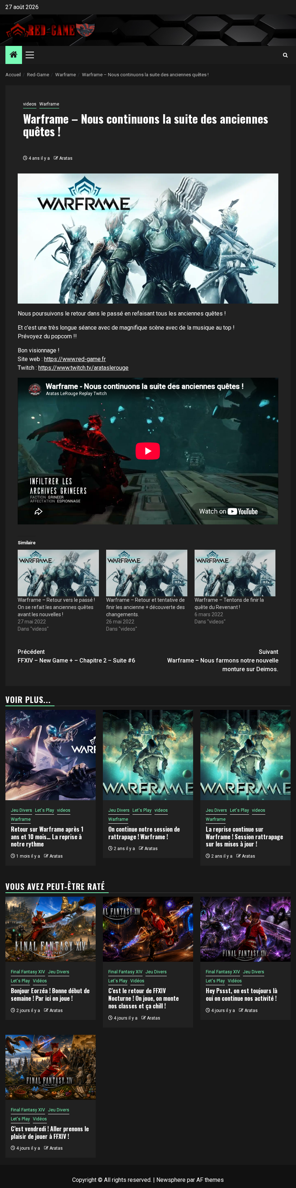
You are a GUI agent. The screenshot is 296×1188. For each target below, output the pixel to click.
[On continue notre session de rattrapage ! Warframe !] (148, 755)
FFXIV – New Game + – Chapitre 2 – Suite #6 (76, 656)
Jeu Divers (21, 810)
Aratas (66, 158)
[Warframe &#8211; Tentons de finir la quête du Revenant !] (235, 573)
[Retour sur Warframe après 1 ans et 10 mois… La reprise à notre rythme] (50, 755)
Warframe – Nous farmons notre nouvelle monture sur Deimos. (222, 660)
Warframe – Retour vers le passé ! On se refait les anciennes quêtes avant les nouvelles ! (56, 607)
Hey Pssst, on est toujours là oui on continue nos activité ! (241, 994)
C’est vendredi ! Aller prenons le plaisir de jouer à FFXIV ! (50, 1132)
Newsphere (171, 1179)
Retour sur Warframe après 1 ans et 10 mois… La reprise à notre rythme (47, 837)
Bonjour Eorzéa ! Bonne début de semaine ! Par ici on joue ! (50, 994)
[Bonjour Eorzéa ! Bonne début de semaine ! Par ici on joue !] (50, 929)
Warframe (49, 104)
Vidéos (40, 980)
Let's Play (44, 810)
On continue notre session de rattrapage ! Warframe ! (144, 833)
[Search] (285, 55)
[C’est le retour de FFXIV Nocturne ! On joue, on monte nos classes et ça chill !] (148, 929)
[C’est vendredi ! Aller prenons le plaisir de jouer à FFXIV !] (50, 1067)
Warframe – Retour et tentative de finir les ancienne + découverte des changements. (145, 607)
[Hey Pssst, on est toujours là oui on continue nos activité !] (245, 929)
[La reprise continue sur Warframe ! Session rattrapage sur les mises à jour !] (245, 755)
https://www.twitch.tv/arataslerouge (83, 367)
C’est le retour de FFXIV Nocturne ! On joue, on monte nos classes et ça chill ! (143, 998)
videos (29, 104)
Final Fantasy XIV (28, 971)
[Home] (14, 55)
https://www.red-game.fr (75, 359)
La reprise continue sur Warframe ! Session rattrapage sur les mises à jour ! (244, 837)
